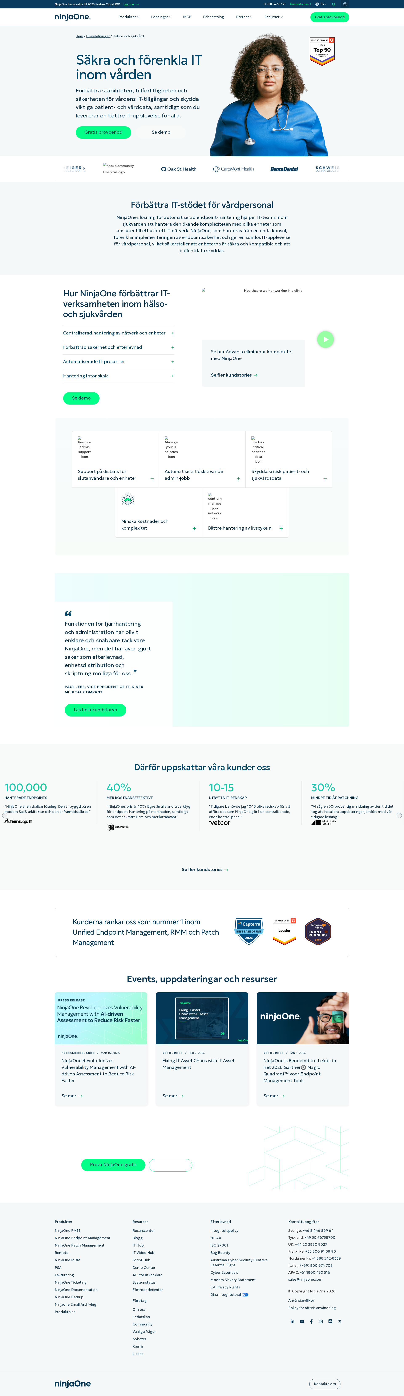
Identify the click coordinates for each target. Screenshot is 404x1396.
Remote (61, 1253)
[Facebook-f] (311, 1321)
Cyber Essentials (224, 1272)
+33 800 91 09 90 (320, 1251)
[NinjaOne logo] (72, 17)
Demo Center (144, 1267)
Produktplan (65, 1312)
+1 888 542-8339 (274, 4)
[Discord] (330, 1321)
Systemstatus (144, 1282)
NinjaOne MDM (67, 1260)
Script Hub (141, 1260)
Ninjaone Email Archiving (75, 1304)
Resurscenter (144, 1230)
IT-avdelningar (98, 36)
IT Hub (138, 1245)
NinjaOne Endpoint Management (82, 1238)
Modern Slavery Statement (233, 1280)
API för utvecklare (147, 1275)
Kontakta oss (299, 4)
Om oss (139, 1309)
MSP (187, 17)
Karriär (138, 1346)
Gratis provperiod (330, 17)
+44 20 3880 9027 (311, 1244)
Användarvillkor (301, 1300)
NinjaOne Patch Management (79, 1245)
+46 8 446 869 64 (318, 1230)
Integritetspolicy (224, 1230)
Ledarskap (141, 1317)
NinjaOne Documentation (76, 1290)
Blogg (138, 1238)
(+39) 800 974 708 (316, 1265)
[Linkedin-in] (292, 1321)
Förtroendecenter (148, 1290)
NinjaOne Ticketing (71, 1282)
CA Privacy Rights (225, 1287)
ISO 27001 (219, 1245)
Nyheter (139, 1339)
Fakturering (64, 1275)
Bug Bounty (220, 1253)
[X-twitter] (340, 1321)
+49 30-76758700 (319, 1237)
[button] (325, 340)
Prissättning (213, 17)
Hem (79, 36)
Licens (138, 1354)
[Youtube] (302, 1321)
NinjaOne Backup (69, 1297)
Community (143, 1324)
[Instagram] (321, 1321)
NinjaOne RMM (67, 1230)
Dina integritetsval (226, 1294)
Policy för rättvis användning (312, 1308)
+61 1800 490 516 (315, 1272)
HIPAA (215, 1238)
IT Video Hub (143, 1253)
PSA (58, 1267)
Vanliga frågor (144, 1331)
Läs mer (128, 4)
